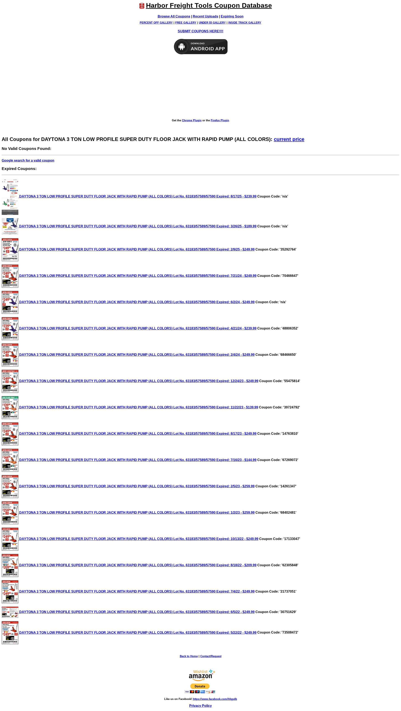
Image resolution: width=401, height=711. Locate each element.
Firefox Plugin (220, 120)
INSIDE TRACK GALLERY (244, 22)
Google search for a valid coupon (28, 160)
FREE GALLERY (185, 22)
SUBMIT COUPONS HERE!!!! (200, 31)
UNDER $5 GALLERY (212, 22)
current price (289, 139)
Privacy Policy (200, 705)
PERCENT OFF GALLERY (156, 22)
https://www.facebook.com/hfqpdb (215, 699)
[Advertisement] (200, 87)
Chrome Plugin (192, 120)
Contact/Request (210, 656)
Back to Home (189, 656)
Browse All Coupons (174, 16)
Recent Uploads (205, 16)
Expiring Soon (232, 16)
